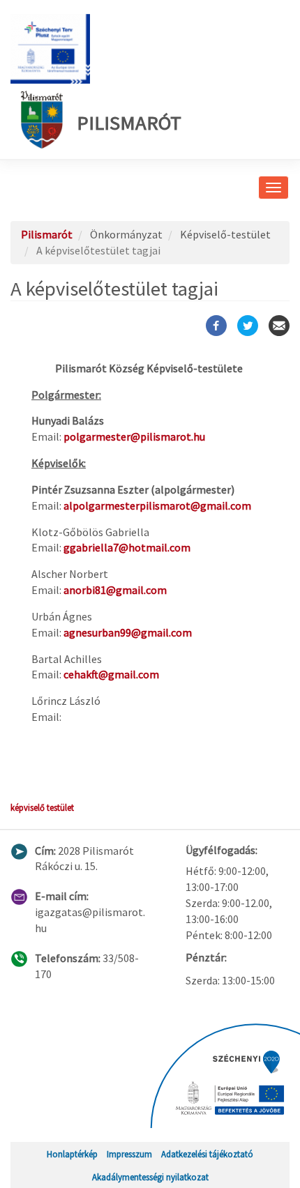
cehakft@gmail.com (111, 674)
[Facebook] (216, 325)
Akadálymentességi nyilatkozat (150, 1176)
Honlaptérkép (72, 1153)
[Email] (279, 325)
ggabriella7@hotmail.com (126, 547)
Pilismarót (129, 122)
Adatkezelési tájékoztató (207, 1153)
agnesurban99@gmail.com (127, 632)
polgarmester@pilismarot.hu (134, 436)
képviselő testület (42, 807)
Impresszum (129, 1153)
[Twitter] (247, 325)
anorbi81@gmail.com (115, 590)
